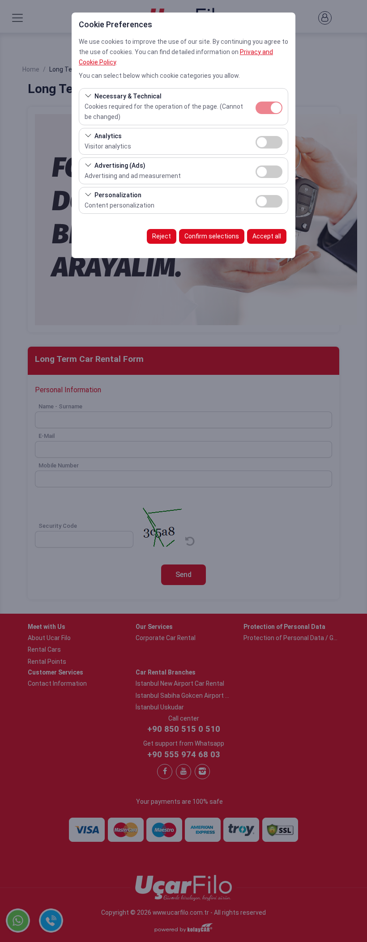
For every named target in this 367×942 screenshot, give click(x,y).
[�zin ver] (269, 141)
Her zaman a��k (269, 108)
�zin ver (269, 142)
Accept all (266, 236)
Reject (161, 236)
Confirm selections (211, 236)
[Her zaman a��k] (269, 106)
